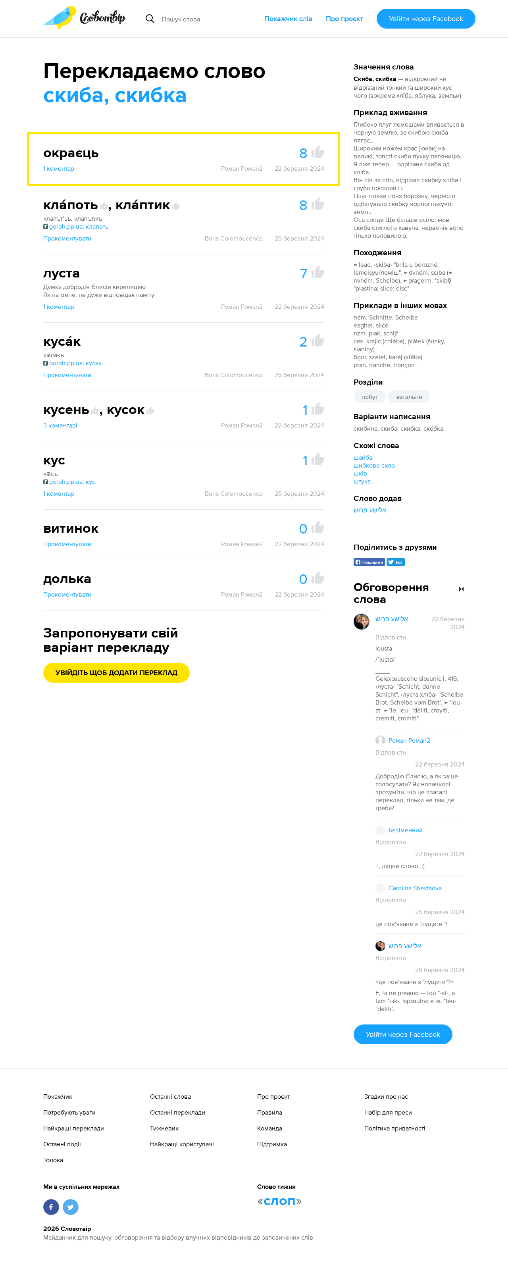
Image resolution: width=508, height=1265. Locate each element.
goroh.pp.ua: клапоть (78, 226)
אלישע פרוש (370, 510)
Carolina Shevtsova (415, 887)
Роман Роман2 (242, 168)
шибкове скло (374, 465)
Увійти (426, 18)
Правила (269, 1112)
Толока (53, 1159)
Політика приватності (394, 1128)
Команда (269, 1128)
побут (370, 396)
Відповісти (390, 637)
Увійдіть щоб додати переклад (116, 673)
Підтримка (272, 1144)
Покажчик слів (288, 18)
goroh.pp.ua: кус (72, 481)
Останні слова (170, 1096)
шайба (363, 457)
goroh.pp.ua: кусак (75, 362)
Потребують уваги (69, 1112)
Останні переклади (177, 1112)
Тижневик (164, 1128)
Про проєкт (344, 18)
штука (362, 481)
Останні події (62, 1144)
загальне (409, 396)
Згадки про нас (386, 1096)
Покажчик (57, 1096)
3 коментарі (60, 425)
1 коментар (58, 168)
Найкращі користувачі (182, 1144)
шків (360, 473)
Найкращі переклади (73, 1128)
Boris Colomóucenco (234, 238)
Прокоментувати (67, 238)
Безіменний (406, 830)
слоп (280, 1201)
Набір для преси (388, 1112)
